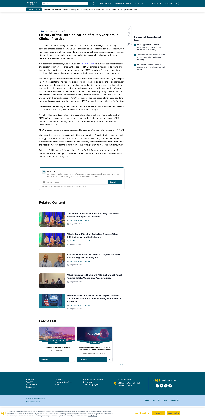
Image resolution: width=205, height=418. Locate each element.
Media (107, 3)
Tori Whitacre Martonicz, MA (80, 220)
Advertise (30, 379)
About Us (30, 382)
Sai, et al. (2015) (88, 63)
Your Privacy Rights (91, 384)
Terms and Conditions (63, 382)
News (101, 3)
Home (147, 400)
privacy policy (82, 186)
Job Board (59, 379)
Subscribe (113, 182)
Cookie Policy (92, 416)
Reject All (158, 413)
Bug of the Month (81, 9)
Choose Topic (32, 9)
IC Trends (121, 9)
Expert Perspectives (69, 9)
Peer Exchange (56, 9)
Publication (130, 3)
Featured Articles (111, 9)
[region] (102, 413)
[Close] (201, 413)
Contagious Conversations (96, 9)
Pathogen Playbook (131, 9)
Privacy (57, 384)
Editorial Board (32, 384)
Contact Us (30, 387)
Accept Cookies (173, 413)
